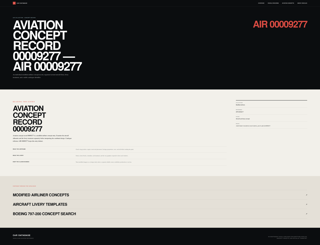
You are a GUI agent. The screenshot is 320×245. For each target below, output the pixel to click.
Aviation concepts (288, 3)
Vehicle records (273, 3)
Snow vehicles (302, 3)
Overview (261, 3)
